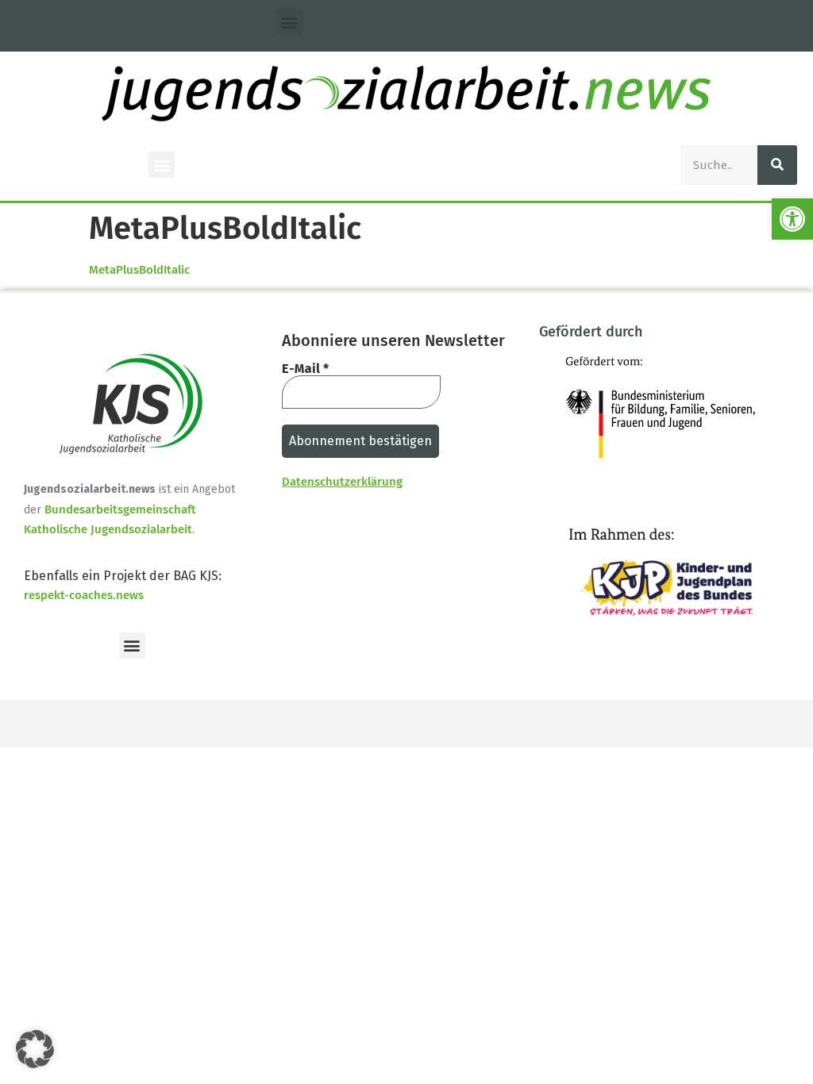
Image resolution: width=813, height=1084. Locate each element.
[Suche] (777, 165)
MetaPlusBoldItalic (139, 270)
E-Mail (305, 369)
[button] (792, 219)
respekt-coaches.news (84, 595)
